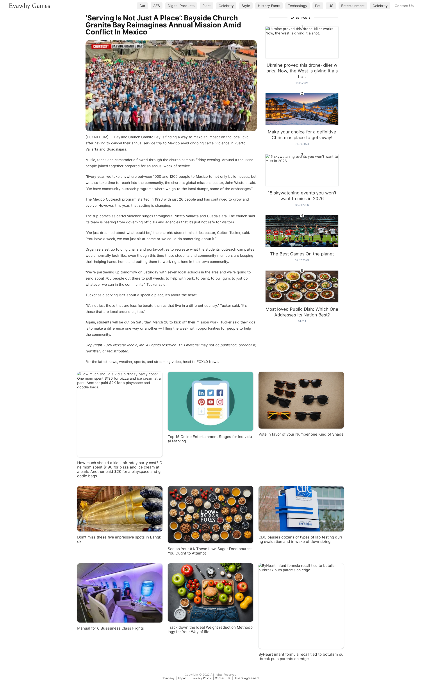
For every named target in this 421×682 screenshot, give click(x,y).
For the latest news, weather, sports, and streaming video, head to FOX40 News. (152, 361)
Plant (206, 6)
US (330, 6)
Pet (318, 6)
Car (142, 6)
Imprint (183, 678)
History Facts (269, 6)
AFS (156, 6)
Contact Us (404, 6)
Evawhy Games (29, 5)
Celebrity (226, 6)
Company (168, 678)
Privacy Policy (202, 678)
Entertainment (353, 6)
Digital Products (181, 6)
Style (246, 6)
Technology (297, 6)
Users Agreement (247, 678)
